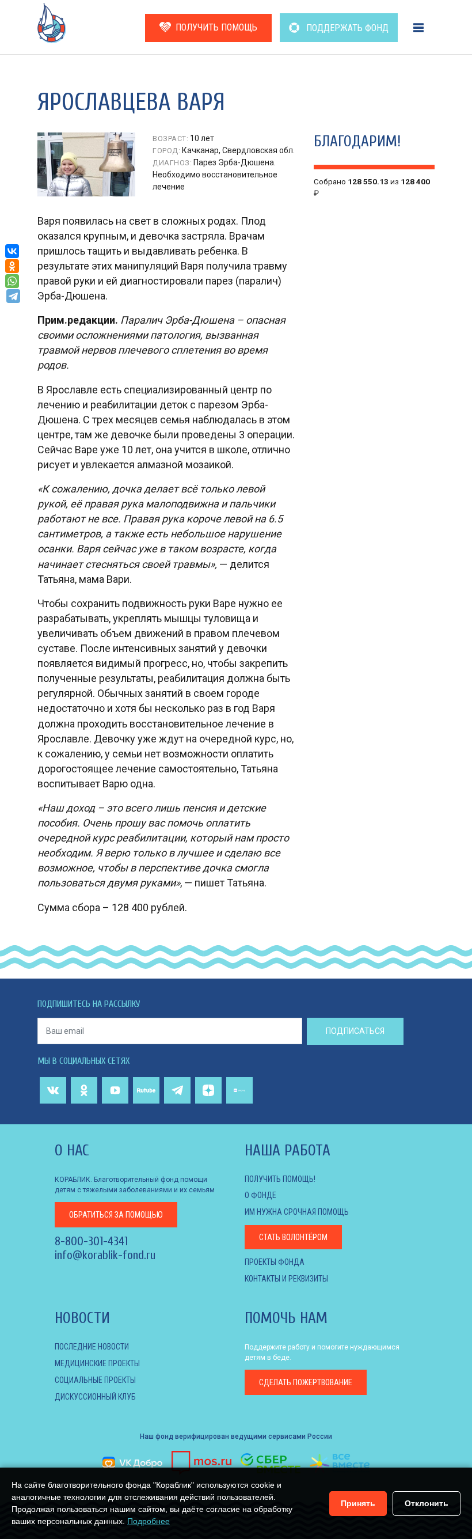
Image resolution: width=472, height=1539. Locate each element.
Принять (358, 1503)
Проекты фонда (274, 1262)
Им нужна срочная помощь (297, 1211)
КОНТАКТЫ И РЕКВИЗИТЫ (286, 1278)
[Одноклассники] (12, 266)
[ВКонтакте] (12, 251)
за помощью (116, 1214)
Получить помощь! (280, 1179)
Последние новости (92, 1346)
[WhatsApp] (12, 281)
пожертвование (305, 1382)
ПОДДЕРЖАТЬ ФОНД (346, 27)
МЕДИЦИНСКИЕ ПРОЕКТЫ (97, 1363)
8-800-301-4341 (91, 1241)
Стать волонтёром (293, 1237)
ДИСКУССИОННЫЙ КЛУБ (95, 1396)
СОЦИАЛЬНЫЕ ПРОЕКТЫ (95, 1380)
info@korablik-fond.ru (105, 1255)
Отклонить (426, 1503)
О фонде (260, 1195)
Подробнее (148, 1521)
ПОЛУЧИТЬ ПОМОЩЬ (216, 27)
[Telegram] (13, 296)
